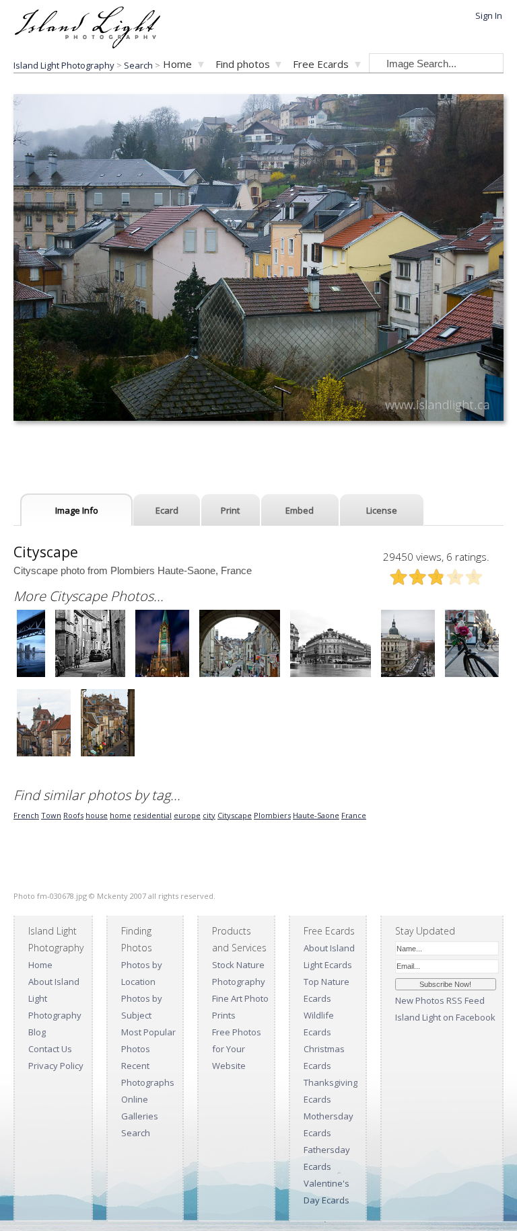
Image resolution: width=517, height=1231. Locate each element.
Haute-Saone (316, 815)
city (209, 815)
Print (230, 510)
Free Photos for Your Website (236, 1049)
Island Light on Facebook (445, 1017)
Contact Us (50, 1049)
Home (177, 64)
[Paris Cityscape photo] (330, 675)
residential (152, 815)
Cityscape (234, 815)
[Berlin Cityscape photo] (162, 675)
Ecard (167, 510)
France (353, 815)
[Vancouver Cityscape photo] (30, 675)
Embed (299, 510)
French (26, 815)
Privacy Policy (55, 1066)
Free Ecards (321, 64)
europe (187, 815)
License (381, 510)
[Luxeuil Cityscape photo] (90, 675)
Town (51, 815)
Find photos (242, 64)
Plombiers (272, 815)
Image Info (76, 510)
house (96, 815)
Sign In (488, 15)
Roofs (73, 815)
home (120, 815)
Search (135, 1133)
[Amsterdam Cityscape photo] (472, 675)
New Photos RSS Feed (440, 1000)
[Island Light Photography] (87, 44)
